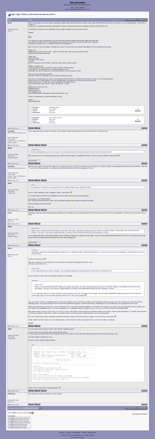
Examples (84, 432)
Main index (62, 432)
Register (82, 7)
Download (68, 432)
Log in (88, 9)
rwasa (82, 437)
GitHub (87, 435)
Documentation (76, 432)
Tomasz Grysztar (77, 435)
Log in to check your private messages (75, 9)
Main (18, 14)
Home (72, 7)
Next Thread (143, 413)
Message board (92, 432)
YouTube (91, 435)
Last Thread (136, 413)
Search (77, 7)
